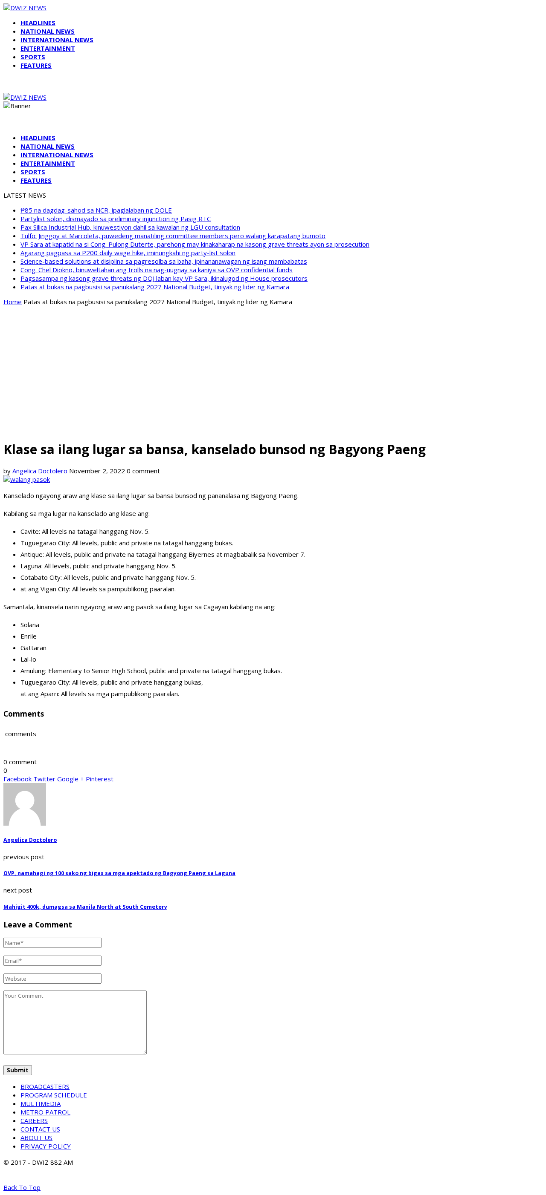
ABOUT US (36, 1137)
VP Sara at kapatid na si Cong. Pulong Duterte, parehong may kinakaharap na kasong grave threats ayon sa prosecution (194, 244)
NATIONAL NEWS (47, 31)
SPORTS (32, 56)
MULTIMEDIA (40, 1103)
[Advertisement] (273, 372)
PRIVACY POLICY (45, 1146)
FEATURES (36, 65)
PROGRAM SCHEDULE (53, 1095)
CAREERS (34, 1120)
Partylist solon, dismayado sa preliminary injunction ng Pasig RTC (115, 218)
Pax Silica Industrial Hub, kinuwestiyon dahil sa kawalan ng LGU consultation (130, 227)
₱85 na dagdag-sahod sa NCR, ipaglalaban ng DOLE (96, 210)
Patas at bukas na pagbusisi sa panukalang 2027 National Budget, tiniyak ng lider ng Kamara (154, 286)
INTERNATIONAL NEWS (56, 39)
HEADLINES (37, 22)
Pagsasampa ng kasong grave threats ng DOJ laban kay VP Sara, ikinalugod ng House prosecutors (164, 278)
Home (12, 301)
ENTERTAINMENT (47, 48)
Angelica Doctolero (39, 470)
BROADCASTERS (45, 1086)
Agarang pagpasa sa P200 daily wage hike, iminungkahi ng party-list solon (127, 252)
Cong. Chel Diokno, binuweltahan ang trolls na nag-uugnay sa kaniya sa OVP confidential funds (156, 269)
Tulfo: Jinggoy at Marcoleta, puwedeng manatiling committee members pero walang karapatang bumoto (172, 235)
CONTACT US (40, 1129)
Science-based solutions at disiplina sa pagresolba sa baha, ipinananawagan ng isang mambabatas (163, 261)
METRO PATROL (45, 1112)
